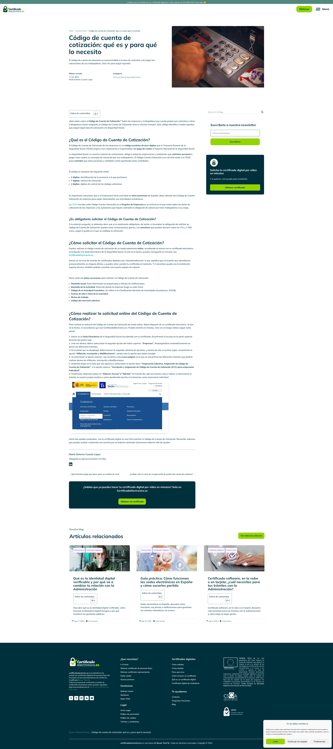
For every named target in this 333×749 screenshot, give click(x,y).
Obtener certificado (235, 187)
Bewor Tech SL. (84, 680)
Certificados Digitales (94, 550)
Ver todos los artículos (251, 535)
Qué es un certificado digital (184, 679)
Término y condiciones (129, 721)
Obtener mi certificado (132, 501)
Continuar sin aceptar (297, 741)
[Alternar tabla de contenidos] (94, 114)
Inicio (71, 31)
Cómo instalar (178, 668)
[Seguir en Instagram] (81, 698)
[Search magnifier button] (262, 112)
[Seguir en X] (71, 698)
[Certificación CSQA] (243, 696)
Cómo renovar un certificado (184, 676)
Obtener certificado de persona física (136, 668)
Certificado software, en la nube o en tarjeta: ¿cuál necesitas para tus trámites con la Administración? (234, 584)
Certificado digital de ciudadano (185, 683)
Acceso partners (127, 679)
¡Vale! (275, 741)
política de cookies (285, 734)
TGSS (74, 204)
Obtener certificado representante (135, 672)
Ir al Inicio (124, 664)
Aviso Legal (125, 710)
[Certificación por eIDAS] (243, 711)
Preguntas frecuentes (181, 701)
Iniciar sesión (125, 676)
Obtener (304, 9)
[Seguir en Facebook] (76, 698)
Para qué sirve (178, 672)
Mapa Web (125, 699)
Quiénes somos (126, 691)
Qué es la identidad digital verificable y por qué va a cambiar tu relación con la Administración (99, 584)
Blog (174, 704)
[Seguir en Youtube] (92, 698)
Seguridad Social (133, 77)
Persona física (81, 31)
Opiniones (124, 695)
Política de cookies (128, 718)
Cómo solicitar (178, 664)
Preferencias (319, 741)
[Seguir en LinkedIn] (87, 698)
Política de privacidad (129, 714)
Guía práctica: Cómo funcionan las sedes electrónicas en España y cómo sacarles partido (167, 584)
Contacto (176, 697)
